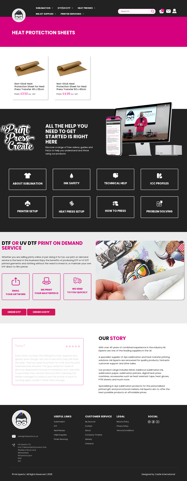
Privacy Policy (122, 426)
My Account (90, 421)
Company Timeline (93, 435)
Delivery (88, 439)
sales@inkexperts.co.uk (28, 436)
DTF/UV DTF (64, 8)
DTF (55, 426)
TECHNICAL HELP (115, 183)
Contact (88, 426)
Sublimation (43, 8)
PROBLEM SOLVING (159, 211)
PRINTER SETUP (27, 211)
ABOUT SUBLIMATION (28, 184)
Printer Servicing (71, 13)
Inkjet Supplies (44, 13)
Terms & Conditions (125, 430)
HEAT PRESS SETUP (71, 212)
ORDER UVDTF (41, 312)
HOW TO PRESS (115, 211)
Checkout (89, 443)
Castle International (165, 474)
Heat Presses (85, 8)
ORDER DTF (14, 312)
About (88, 430)
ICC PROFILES (159, 183)
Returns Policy (123, 421)
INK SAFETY (71, 183)
